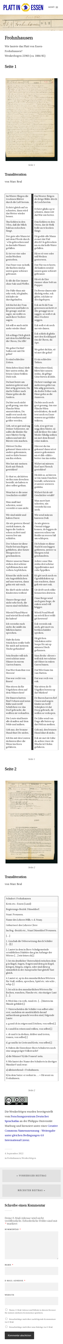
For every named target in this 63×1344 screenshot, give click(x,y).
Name (9, 1265)
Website (9, 1295)
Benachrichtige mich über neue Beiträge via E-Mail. (31, 1327)
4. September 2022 (14, 1154)
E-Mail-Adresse (15, 1281)
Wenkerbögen (29, 1158)
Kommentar (13, 1229)
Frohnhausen (14, 1158)
